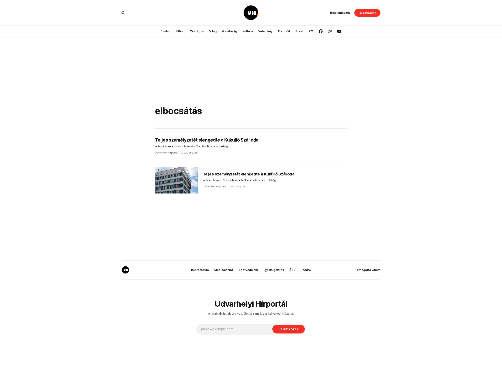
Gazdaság (229, 31)
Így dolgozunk (274, 270)
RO (311, 31)
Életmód (284, 31)
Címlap (165, 31)
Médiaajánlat (223, 270)
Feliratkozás (367, 13)
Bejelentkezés (340, 13)
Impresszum (200, 270)
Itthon (180, 31)
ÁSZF (293, 270)
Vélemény (265, 31)
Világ (213, 31)
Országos (197, 31)
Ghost (376, 270)
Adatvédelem (248, 270)
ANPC (307, 270)
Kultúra (248, 31)
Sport (299, 31)
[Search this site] (123, 13)
